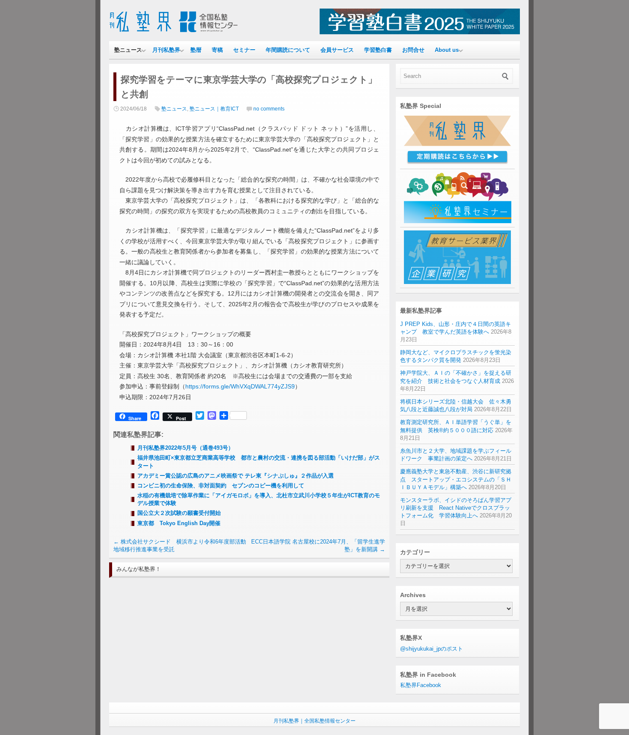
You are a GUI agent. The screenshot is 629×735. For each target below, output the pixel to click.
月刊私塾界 (166, 50)
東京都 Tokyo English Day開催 (178, 523)
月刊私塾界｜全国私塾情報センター (314, 721)
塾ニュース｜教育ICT (214, 109)
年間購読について (288, 50)
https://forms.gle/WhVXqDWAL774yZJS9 (240, 386)
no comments (269, 109)
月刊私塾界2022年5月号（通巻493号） (185, 448)
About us (447, 50)
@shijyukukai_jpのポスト (431, 648)
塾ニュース (128, 50)
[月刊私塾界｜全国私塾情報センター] (173, 32)
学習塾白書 (378, 50)
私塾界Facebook (420, 685)
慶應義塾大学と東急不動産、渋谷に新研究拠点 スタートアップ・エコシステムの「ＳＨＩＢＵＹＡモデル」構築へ (455, 479)
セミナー (244, 50)
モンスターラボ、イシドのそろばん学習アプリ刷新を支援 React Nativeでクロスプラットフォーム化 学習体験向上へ (455, 508)
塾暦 (196, 50)
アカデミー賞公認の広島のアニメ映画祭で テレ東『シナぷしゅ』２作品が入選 (235, 475)
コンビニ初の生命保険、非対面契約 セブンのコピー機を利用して (220, 485)
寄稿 (217, 50)
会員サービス (337, 50)
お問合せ (413, 50)
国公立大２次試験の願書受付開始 (179, 513)
